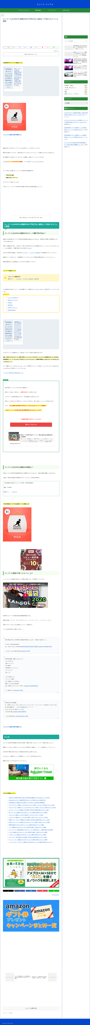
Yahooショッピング (13, 300)
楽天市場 (36, 279)
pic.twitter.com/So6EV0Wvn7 (31, 685)
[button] (86, 41)
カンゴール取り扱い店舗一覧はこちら (13, 372)
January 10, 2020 (25, 651)
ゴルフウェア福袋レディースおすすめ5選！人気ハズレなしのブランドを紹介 (28, 817)
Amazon (10, 302)
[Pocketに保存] (42, 891)
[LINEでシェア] (54, 47)
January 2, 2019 (24, 716)
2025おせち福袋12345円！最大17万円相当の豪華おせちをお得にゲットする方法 (29, 797)
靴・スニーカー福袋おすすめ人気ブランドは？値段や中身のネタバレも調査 (28, 812)
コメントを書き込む (31, 1008)
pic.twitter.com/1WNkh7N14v (45, 646)
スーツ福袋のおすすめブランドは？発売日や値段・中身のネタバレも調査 (27, 827)
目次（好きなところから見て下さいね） (30, 217)
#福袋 (35, 646)
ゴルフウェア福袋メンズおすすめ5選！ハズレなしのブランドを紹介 (26, 815)
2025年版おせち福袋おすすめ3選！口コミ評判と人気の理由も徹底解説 (27, 802)
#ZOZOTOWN (25, 646)
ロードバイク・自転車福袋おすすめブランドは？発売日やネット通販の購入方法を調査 (31, 829)
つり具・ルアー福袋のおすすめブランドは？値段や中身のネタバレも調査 (27, 834)
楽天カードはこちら (31, 424)
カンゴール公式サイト (13, 297)
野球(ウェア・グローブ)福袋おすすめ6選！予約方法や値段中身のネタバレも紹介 (29, 820)
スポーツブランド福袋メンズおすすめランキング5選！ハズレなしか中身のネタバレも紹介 (32, 805)
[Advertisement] (31, 34)
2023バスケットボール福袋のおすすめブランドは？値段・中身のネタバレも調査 (29, 822)
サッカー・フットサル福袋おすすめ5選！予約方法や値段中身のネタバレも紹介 (29, 810)
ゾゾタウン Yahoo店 (34, 252)
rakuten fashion (12, 310)
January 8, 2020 (19, 690)
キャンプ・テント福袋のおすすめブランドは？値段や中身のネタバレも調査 (28, 839)
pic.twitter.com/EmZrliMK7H (19, 711)
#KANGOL (31, 646)
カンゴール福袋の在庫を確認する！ (13, 134)
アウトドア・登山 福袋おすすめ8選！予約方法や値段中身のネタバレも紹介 (28, 837)
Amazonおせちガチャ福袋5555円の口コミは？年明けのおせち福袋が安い (27, 800)
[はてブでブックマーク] (31, 891)
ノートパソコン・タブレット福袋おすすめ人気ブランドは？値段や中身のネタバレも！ (31, 842)
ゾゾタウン (25, 252)
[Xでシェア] (8, 47)
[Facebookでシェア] (19, 891)
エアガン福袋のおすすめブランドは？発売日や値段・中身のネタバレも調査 (28, 832)
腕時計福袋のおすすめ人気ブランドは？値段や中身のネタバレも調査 (26, 824)
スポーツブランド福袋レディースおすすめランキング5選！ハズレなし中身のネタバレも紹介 (32, 807)
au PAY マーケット (13, 307)
